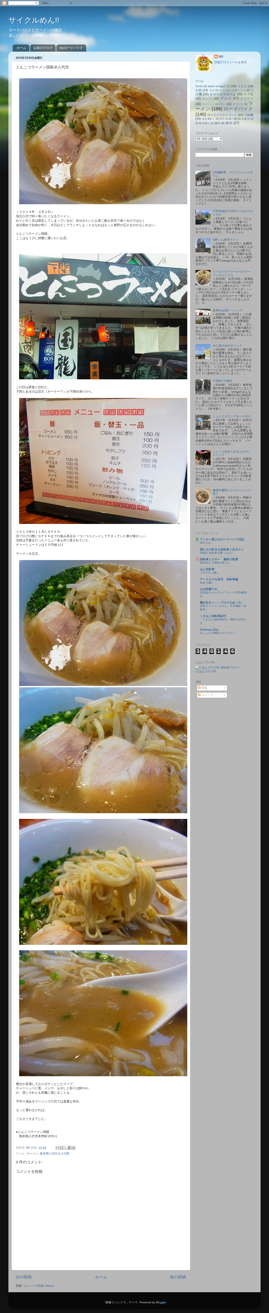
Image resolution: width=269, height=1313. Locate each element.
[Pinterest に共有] (73, 1148)
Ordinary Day (209, 629)
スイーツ (246, 98)
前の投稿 (178, 1277)
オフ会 (248, 94)
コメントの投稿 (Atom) (38, 1285)
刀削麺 (248, 115)
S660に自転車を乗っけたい (216, 552)
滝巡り (206, 123)
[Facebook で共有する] (69, 1148)
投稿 (203, 687)
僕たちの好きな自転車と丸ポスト (222, 549)
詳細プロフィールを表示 (230, 62)
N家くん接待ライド (225, 239)
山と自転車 (207, 569)
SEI (221, 56)
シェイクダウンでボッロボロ (232, 416)
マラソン (238, 104)
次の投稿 (24, 1277)
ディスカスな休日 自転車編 (219, 579)
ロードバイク (238, 108)
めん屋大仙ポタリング (227, 345)
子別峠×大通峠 (222, 380)
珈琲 (217, 123)
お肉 (198, 90)
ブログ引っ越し (209, 572)
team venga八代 (219, 86)
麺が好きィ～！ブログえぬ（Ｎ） (222, 602)
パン (222, 104)
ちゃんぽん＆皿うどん (232, 90)
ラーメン (32, 1153)
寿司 (222, 119)
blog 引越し (207, 582)
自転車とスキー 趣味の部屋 (219, 559)
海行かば (205, 542)
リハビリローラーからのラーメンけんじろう (232, 273)
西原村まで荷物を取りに (215, 562)
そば (211, 90)
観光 (229, 123)
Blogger (161, 1302)
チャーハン (208, 104)
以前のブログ (42, 48)
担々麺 (233, 118)
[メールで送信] (57, 1148)
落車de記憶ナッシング (228, 310)
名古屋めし (208, 118)
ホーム (21, 48)
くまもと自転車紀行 (213, 616)
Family (199, 86)
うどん (242, 86)
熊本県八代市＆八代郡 (54, 1153)
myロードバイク (71, 48)
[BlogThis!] (61, 1148)
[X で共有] (65, 1148)
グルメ (226, 98)
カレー (207, 98)
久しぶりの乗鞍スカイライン (217, 633)
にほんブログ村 (205, 671)
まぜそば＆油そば (223, 94)
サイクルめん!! (33, 20)
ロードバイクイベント (222, 115)
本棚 (243, 119)
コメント (206, 694)
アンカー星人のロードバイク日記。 (223, 539)
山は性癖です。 (210, 589)
